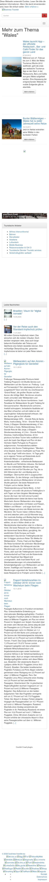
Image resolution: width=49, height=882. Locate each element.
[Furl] (26, 856)
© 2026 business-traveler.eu (13, 853)
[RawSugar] (7, 868)
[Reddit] (17, 868)
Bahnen (12, 234)
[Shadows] (34, 868)
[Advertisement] (24, 105)
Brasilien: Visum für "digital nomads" (27, 312)
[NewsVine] (31, 865)
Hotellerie (13, 239)
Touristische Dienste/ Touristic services (25, 250)
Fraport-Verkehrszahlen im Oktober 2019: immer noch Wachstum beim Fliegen (27, 582)
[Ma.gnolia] (20, 865)
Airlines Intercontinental (19, 231)
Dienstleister (14, 237)
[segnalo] (41, 871)
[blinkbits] (8, 859)
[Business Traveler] (10, 9)
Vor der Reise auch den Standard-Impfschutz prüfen (27, 328)
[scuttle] (25, 868)
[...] (5, 319)
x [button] (37, 6)
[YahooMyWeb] (36, 856)
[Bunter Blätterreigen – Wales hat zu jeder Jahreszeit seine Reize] (12, 129)
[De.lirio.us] (20, 862)
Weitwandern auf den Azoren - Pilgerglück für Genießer (29, 362)
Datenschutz (42, 876)
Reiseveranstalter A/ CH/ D (20, 247)
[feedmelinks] (38, 862)
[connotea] (10, 862)
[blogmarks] (28, 859)
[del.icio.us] (11, 856)
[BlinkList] (17, 859)
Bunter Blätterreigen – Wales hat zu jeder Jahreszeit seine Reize (35, 120)
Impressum (42, 879)
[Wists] (33, 871)
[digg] (20, 856)
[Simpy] (43, 868)
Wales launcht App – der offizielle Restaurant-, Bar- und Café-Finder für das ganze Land (34, 46)
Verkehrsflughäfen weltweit (20, 253)
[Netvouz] (41, 865)
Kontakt (44, 874)
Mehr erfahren (31, 6)
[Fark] (29, 862)
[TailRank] (25, 871)
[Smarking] (8, 871)
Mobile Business (16, 245)
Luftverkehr (14, 242)
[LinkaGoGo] (9, 865)
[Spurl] (17, 871)
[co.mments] (39, 859)
